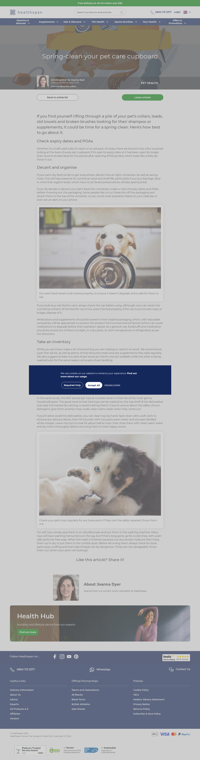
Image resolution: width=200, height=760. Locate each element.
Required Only (72, 385)
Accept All (94, 385)
